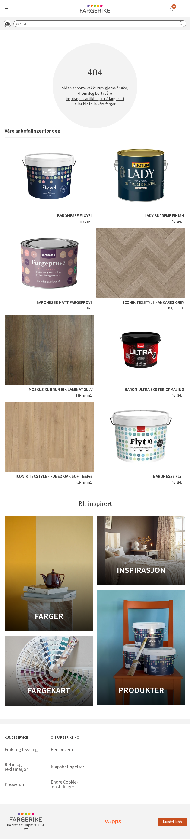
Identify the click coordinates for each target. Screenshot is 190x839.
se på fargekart (112, 99)
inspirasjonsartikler (82, 99)
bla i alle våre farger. (99, 104)
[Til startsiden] (95, 8)
